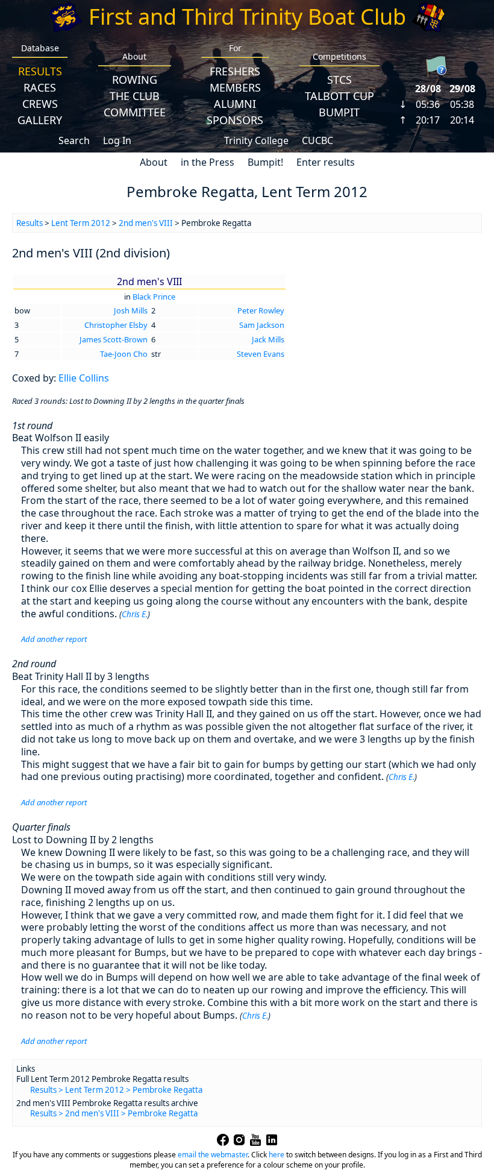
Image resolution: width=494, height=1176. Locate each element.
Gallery (39, 120)
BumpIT (339, 112)
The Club (135, 96)
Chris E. (135, 614)
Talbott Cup (339, 96)
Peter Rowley (260, 310)
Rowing (134, 79)
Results (40, 71)
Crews (40, 103)
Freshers (235, 71)
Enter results (325, 162)
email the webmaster (213, 1154)
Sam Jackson (261, 324)
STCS (339, 79)
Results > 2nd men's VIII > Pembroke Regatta (114, 1113)
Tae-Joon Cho (124, 353)
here (276, 1154)
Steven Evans (260, 353)
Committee (135, 112)
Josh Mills (131, 310)
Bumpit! (265, 162)
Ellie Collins (83, 378)
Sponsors (235, 120)
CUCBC (317, 140)
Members (235, 87)
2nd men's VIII (146, 223)
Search (74, 140)
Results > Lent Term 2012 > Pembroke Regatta (116, 1089)
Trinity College (256, 140)
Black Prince (154, 296)
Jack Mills (268, 339)
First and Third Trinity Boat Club (247, 16)
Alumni (235, 103)
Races (39, 87)
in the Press (207, 162)
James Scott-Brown (114, 339)
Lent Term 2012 (80, 223)
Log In (117, 140)
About (153, 162)
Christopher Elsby (116, 324)
